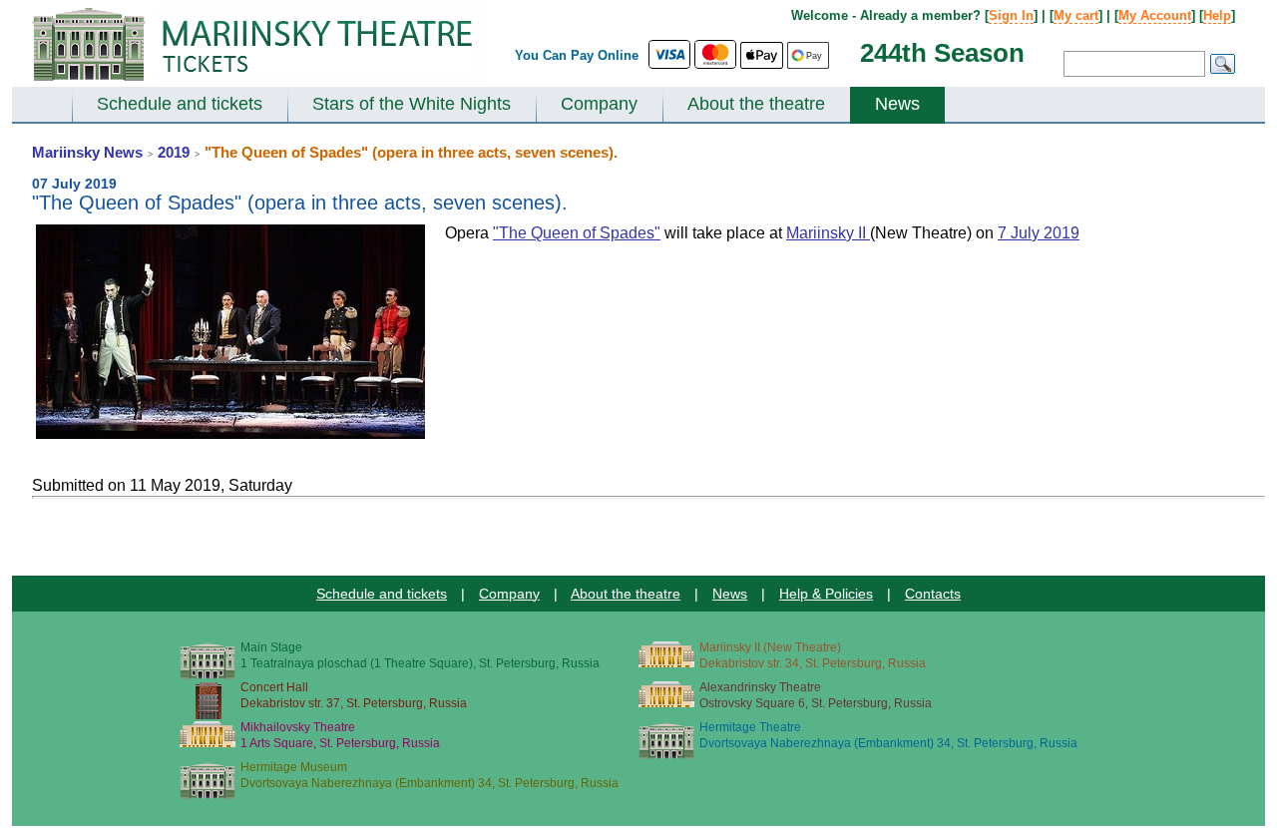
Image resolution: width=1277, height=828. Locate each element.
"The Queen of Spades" (576, 232)
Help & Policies (826, 594)
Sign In (1011, 15)
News (897, 104)
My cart (1076, 15)
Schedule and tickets (179, 104)
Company (599, 104)
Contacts (933, 594)
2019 (174, 152)
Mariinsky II (828, 232)
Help (1217, 15)
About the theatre (756, 104)
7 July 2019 (1038, 232)
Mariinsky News (87, 152)
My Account (1154, 15)
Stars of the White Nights (411, 104)
